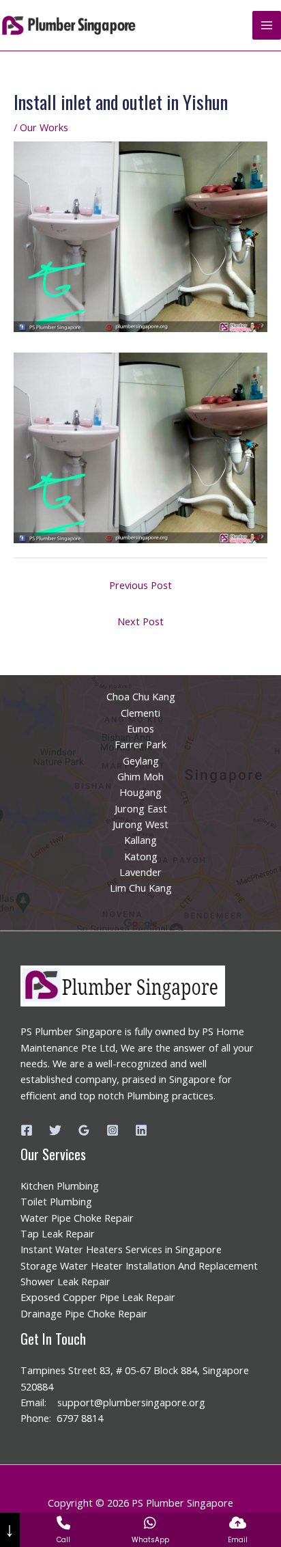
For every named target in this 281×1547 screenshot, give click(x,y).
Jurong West (140, 824)
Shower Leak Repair (65, 1281)
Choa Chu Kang (140, 696)
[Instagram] (112, 1130)
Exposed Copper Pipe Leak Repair (97, 1297)
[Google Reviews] (84, 1130)
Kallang (140, 840)
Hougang (140, 792)
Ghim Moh (140, 776)
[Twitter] (55, 1130)
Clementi (140, 713)
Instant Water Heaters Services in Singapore (121, 1249)
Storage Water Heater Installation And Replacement (139, 1265)
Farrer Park (140, 744)
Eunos (140, 728)
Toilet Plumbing (56, 1201)
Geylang (141, 760)
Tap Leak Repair (57, 1233)
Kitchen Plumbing (59, 1185)
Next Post (140, 621)
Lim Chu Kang (141, 887)
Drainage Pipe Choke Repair (83, 1313)
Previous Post (140, 585)
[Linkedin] (141, 1130)
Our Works (44, 127)
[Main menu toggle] (266, 25)
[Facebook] (26, 1130)
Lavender (140, 872)
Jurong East (141, 808)
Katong (141, 856)
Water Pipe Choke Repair (77, 1217)
